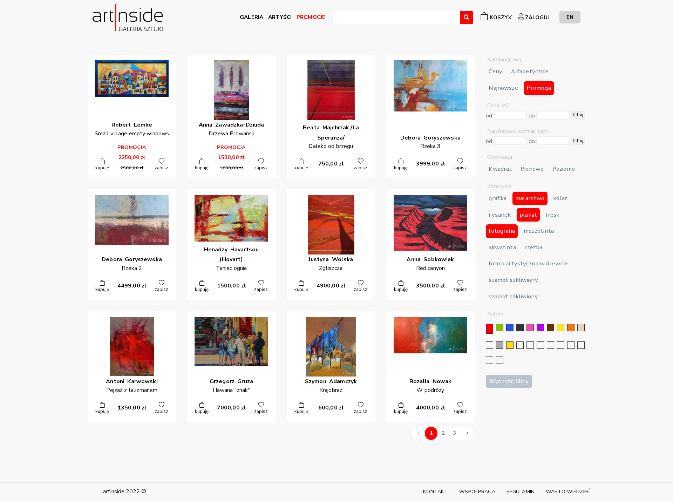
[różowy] (530, 327)
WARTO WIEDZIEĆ (568, 491)
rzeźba (533, 247)
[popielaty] (581, 345)
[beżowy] (581, 327)
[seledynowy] (499, 360)
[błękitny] (560, 345)
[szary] (499, 345)
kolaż (560, 198)
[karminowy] (570, 345)
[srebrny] (520, 345)
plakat (528, 215)
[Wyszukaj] (466, 17)
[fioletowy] (540, 327)
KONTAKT (435, 491)
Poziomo (563, 169)
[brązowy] (550, 327)
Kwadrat (500, 169)
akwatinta (502, 247)
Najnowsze (503, 88)
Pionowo (532, 169)
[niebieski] (510, 327)
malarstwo (529, 198)
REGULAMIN (521, 491)
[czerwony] (489, 328)
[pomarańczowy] (570, 327)
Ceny (495, 71)
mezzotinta (539, 231)
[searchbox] (337, 18)
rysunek (500, 215)
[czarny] (520, 327)
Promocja (538, 88)
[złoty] (510, 345)
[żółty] (560, 327)
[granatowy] (550, 345)
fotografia (502, 231)
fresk (553, 215)
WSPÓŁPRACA (477, 491)
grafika (498, 198)
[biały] (489, 345)
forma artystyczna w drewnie (528, 263)
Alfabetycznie (530, 71)
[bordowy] (489, 360)
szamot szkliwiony (513, 280)
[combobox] (396, 17)
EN (569, 17)
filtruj (578, 114)
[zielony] (499, 327)
